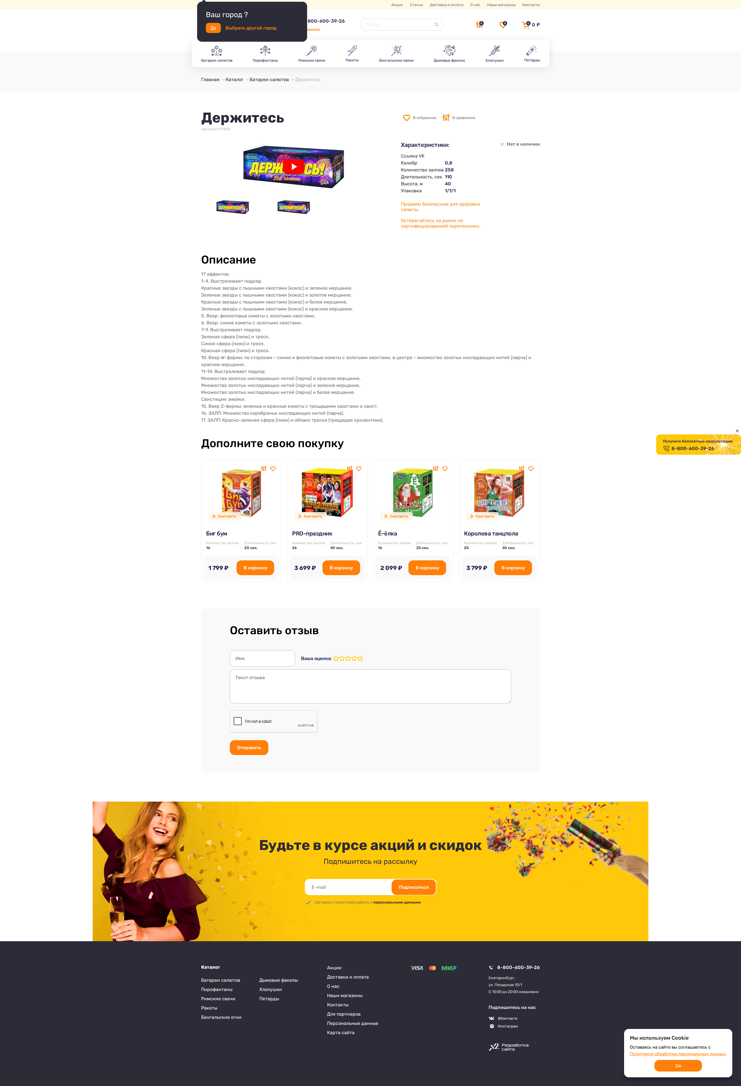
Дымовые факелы (278, 980)
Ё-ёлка (387, 533)
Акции (397, 5)
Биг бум (216, 533)
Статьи (416, 5)
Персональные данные (352, 1023)
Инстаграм (508, 1026)
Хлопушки (270, 989)
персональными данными (397, 902)
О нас (475, 5)
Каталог (210, 967)
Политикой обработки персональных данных (677, 1053)
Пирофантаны (216, 989)
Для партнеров (344, 1014)
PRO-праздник (312, 533)
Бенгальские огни (221, 1017)
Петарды (269, 998)
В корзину (255, 568)
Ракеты (209, 1008)
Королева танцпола (491, 533)
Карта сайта (341, 1032)
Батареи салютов (220, 980)
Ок (678, 1066)
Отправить (249, 747)
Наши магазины (501, 5)
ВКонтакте (507, 1018)
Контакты (531, 5)
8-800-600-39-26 (323, 21)
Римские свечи (218, 998)
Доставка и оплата (446, 5)
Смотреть (227, 516)
